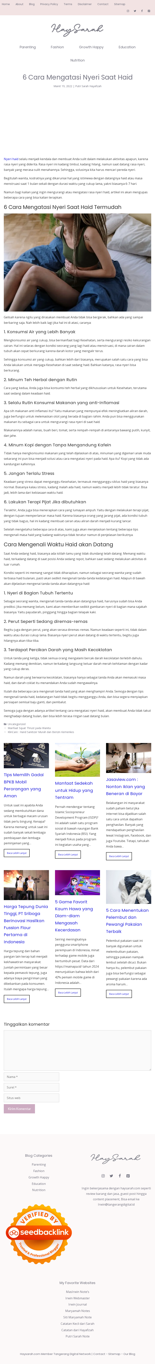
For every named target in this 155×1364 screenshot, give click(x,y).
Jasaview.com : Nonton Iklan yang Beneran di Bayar (125, 787)
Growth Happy (91, 47)
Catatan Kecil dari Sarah (77, 1324)
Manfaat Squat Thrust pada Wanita (29, 728)
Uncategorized (17, 724)
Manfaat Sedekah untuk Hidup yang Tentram (74, 790)
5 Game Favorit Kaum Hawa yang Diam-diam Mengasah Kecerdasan (74, 916)
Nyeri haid (11, 159)
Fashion (57, 47)
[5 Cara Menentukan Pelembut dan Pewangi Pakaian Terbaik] (128, 901)
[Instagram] (128, 11)
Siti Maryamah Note (77, 1317)
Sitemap (119, 4)
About (19, 4)
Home (6, 4)
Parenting (28, 47)
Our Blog (129, 1354)
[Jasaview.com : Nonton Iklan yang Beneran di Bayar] (128, 770)
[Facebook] (141, 11)
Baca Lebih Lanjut (16, 853)
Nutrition (78, 60)
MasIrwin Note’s (77, 1292)
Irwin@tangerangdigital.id (116, 1204)
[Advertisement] (77, 121)
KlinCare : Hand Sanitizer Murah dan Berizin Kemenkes (41, 732)
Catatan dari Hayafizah (77, 1330)
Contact (102, 4)
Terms (68, 4)
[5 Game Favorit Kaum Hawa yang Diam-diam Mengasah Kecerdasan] (77, 892)
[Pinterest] (148, 11)
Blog (32, 4)
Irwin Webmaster (77, 1298)
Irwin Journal (77, 1304)
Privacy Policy (49, 4)
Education (127, 47)
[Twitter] (135, 11)
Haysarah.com (30, 1354)
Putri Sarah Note (78, 1336)
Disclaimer (85, 4)
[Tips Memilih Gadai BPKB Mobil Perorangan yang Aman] (26, 765)
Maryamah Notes (77, 1311)
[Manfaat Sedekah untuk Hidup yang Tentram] (77, 774)
